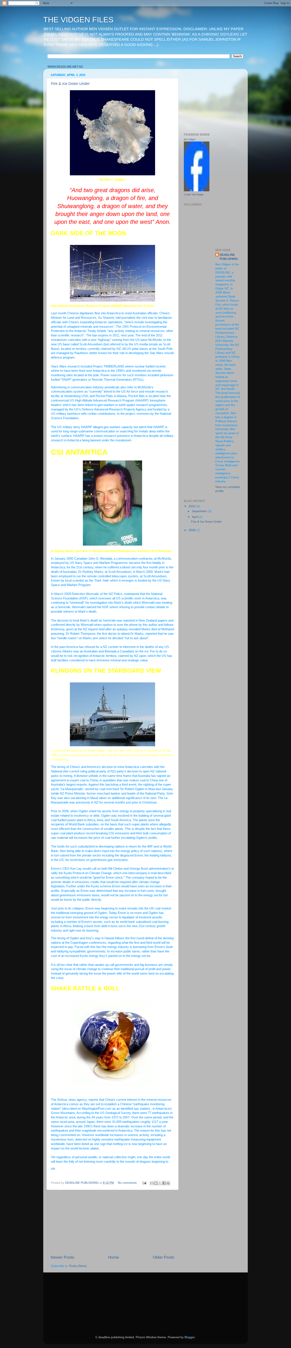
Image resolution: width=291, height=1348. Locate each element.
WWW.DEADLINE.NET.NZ (65, 66)
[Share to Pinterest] (168, 1183)
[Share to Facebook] (164, 1183)
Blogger (189, 1337)
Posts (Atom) (78, 1266)
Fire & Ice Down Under (70, 83)
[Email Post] (144, 1182)
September (200, 511)
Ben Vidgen (190, 139)
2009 (192, 530)
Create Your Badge (193, 194)
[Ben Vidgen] (196, 190)
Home (113, 1257)
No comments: (128, 1182)
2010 (192, 506)
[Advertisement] (112, 1222)
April (195, 517)
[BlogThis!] (156, 1183)
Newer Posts (62, 1257)
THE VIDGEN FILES (78, 19)
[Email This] (152, 1183)
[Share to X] (160, 1183)
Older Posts (163, 1257)
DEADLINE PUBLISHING (229, 256)
